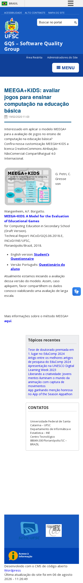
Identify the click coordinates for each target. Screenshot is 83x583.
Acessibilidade (13, 12)
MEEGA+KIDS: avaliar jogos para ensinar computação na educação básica (36, 100)
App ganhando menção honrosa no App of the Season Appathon (50, 392)
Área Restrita (34, 57)
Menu (68, 68)
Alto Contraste (35, 12)
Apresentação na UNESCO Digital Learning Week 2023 (51, 368)
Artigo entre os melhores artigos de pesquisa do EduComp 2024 (50, 360)
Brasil (13, 3)
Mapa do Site (56, 12)
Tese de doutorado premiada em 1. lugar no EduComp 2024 (51, 352)
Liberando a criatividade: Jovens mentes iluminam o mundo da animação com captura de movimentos (50, 380)
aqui (7, 321)
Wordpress (12, 570)
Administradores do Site (62, 57)
